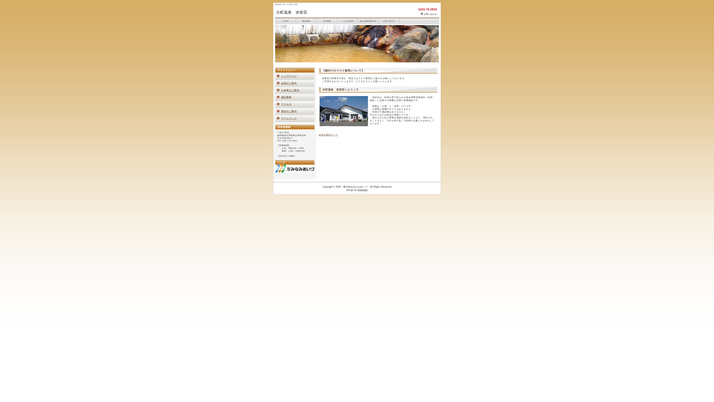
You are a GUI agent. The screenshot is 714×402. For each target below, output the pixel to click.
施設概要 (306, 21)
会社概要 (327, 21)
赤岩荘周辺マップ (328, 135)
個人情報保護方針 (368, 21)
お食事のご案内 (290, 90)
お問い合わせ (430, 14)
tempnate (363, 190)
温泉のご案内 (289, 83)
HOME (286, 21)
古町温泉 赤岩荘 (291, 12)
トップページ (289, 76)
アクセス (286, 104)
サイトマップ (289, 118)
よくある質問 (347, 21)
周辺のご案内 (289, 111)
